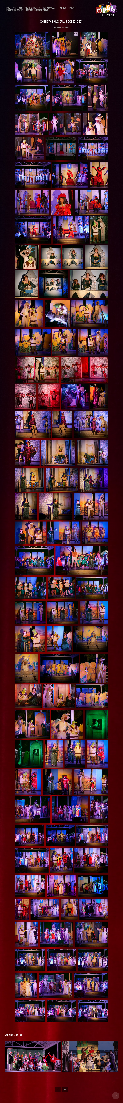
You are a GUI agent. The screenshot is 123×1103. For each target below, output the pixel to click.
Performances (49, 8)
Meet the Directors (32, 8)
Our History (17, 8)
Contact (72, 8)
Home (8, 8)
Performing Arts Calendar (37, 10)
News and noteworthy (14, 10)
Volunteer (62, 8)
